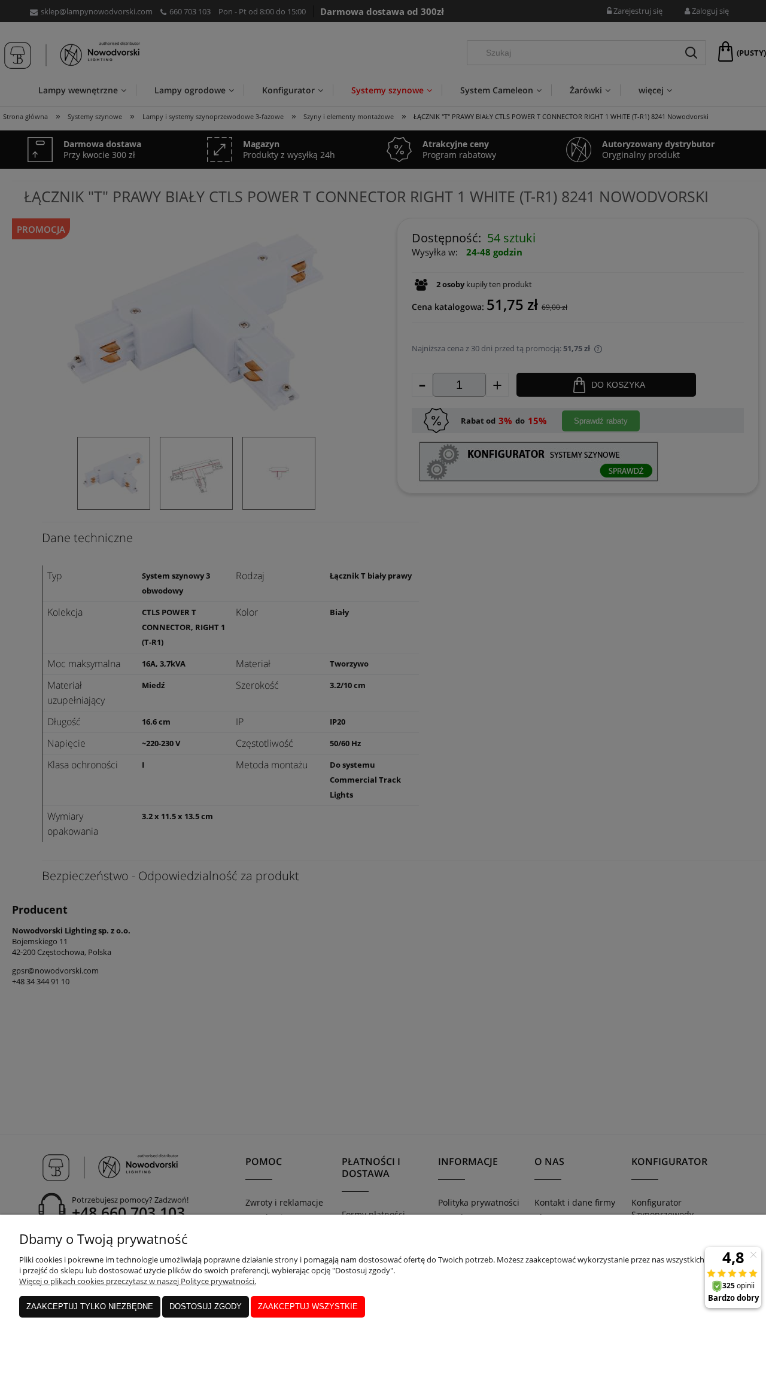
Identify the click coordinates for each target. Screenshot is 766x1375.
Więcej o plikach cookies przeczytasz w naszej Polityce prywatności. (137, 1281)
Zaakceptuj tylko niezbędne (89, 1306)
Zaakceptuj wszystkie (308, 1306)
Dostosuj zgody (205, 1306)
